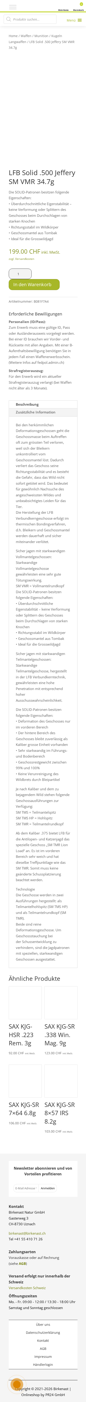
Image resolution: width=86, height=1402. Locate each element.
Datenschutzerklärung (43, 1332)
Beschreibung (27, 404)
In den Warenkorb (32, 284)
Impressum (43, 1356)
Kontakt (43, 1340)
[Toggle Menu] (13, 7)
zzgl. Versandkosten (21, 259)
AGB (22, 1263)
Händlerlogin (43, 1364)
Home (13, 36)
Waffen (26, 36)
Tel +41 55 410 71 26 (26, 1239)
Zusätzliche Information (35, 412)
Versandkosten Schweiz (27, 1287)
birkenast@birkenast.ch (27, 1233)
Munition (41, 36)
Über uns (43, 1324)
